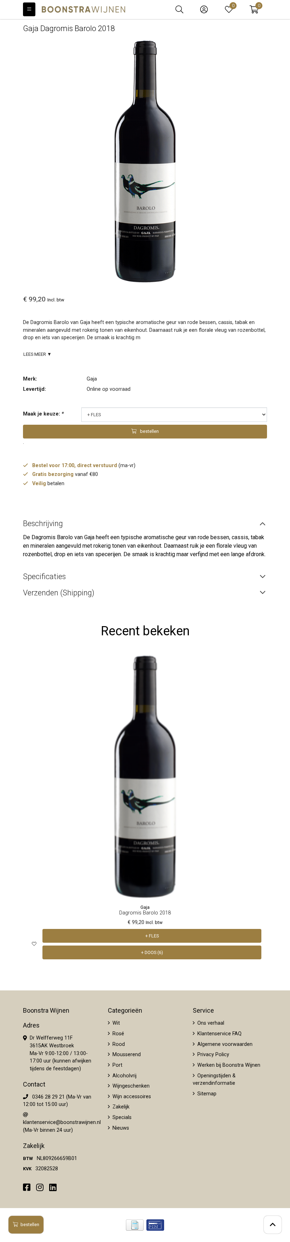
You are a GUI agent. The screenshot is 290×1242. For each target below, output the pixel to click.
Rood (118, 1044)
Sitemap (206, 1094)
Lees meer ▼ (37, 354)
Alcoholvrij (124, 1076)
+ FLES (152, 935)
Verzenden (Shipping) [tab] (58, 592)
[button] (254, 9)
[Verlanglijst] (34, 944)
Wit (115, 1023)
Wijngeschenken (130, 1086)
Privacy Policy (212, 1055)
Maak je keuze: (43, 414)
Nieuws (120, 1128)
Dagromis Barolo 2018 (145, 913)
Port (116, 1065)
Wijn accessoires (131, 1097)
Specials (121, 1117)
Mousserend (126, 1055)
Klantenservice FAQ (219, 1034)
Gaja (92, 379)
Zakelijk (120, 1107)
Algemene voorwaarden (224, 1044)
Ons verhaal (210, 1023)
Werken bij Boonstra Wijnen (228, 1065)
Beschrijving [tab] (43, 523)
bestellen (30, 1224)
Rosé (117, 1034)
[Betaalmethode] (135, 1225)
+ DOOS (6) (152, 952)
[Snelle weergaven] (256, 665)
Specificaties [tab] (44, 576)
